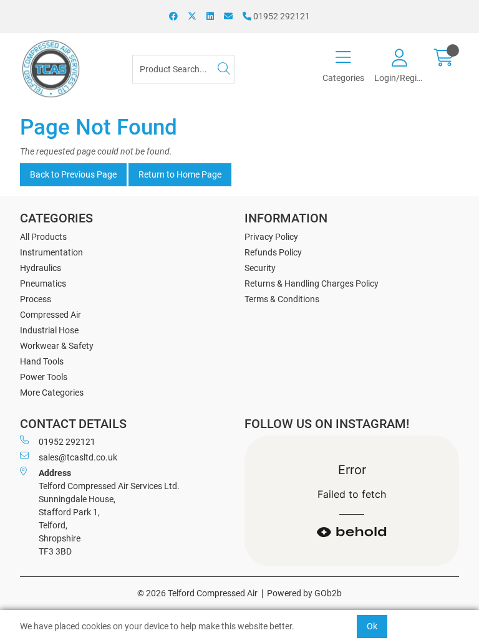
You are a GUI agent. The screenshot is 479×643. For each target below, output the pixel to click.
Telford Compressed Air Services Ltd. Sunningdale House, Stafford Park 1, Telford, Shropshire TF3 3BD (109, 512)
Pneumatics (43, 283)
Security (260, 268)
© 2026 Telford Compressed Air (197, 593)
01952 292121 (280, 16)
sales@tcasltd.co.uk (78, 457)
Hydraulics (40, 268)
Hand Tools (42, 361)
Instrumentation (51, 252)
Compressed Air (50, 315)
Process (35, 299)
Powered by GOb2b (304, 593)
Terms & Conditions (281, 299)
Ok (372, 626)
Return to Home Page (179, 174)
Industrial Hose (49, 330)
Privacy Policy (271, 237)
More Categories (52, 393)
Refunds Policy (273, 252)
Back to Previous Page (73, 174)
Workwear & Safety (57, 346)
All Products (43, 237)
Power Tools (43, 377)
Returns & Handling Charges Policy (311, 283)
